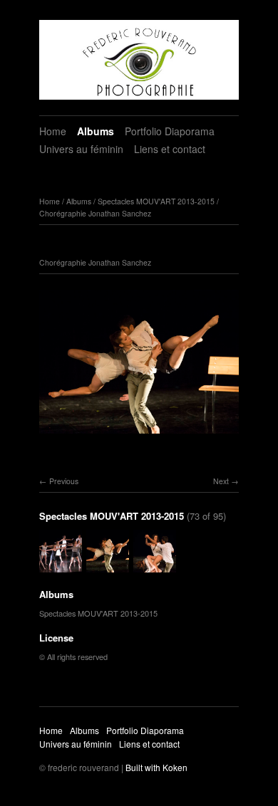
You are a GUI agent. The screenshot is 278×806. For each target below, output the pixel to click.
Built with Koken (156, 767)
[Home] (139, 60)
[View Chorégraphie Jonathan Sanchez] (60, 565)
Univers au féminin (81, 149)
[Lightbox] (139, 436)
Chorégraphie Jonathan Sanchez (95, 213)
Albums (95, 131)
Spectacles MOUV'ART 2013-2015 (156, 201)
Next (221, 481)
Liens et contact (169, 149)
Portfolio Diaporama (170, 131)
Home (52, 131)
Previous (63, 481)
